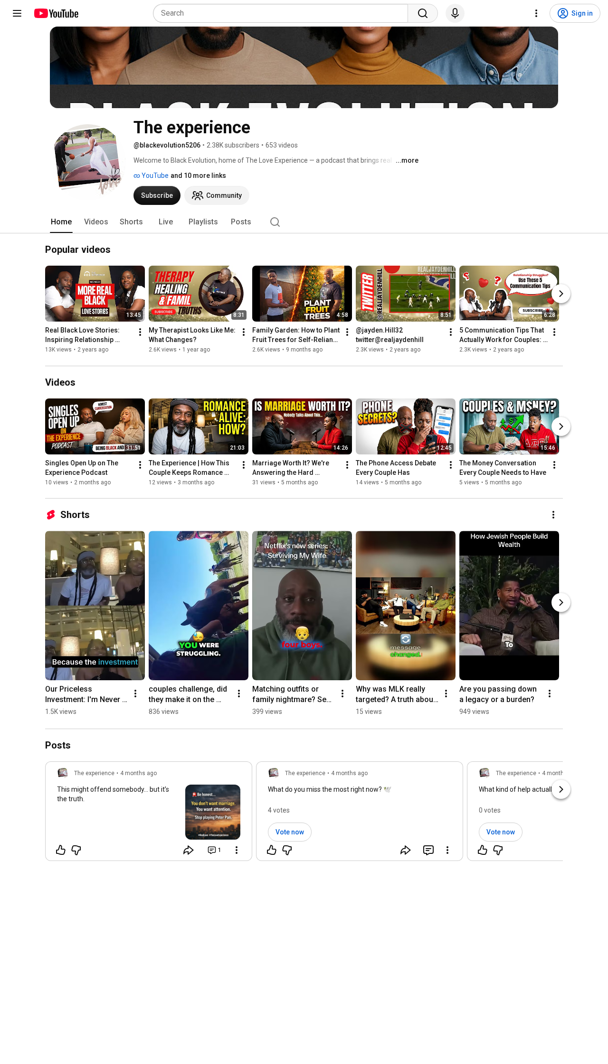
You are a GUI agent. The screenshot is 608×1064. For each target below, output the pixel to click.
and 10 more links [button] (198, 175)
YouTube (154, 175)
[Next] (560, 294)
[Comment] (428, 850)
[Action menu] (236, 850)
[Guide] (17, 13)
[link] (148, 814)
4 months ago (138, 773)
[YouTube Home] (56, 13)
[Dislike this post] (76, 850)
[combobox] (283, 13)
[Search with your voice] (455, 13)
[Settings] (536, 13)
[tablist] (304, 222)
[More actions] (140, 332)
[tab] (61, 222)
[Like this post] (60, 850)
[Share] (188, 850)
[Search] (423, 13)
